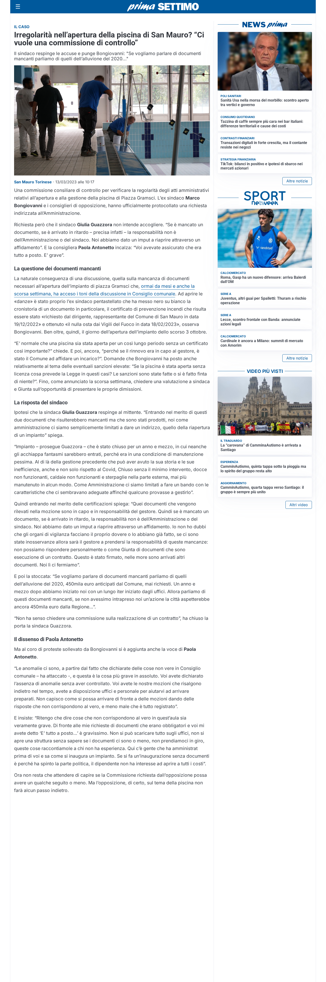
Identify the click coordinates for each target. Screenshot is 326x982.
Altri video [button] (298, 504)
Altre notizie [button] (297, 181)
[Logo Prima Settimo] (163, 7)
